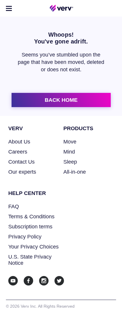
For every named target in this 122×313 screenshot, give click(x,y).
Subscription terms (30, 227)
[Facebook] (28, 281)
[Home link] (61, 8)
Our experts (22, 172)
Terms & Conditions (31, 217)
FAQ (13, 206)
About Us (19, 142)
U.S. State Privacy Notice (30, 260)
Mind (69, 152)
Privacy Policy (24, 237)
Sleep (70, 162)
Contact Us (21, 162)
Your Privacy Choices (33, 247)
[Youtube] (13, 281)
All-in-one (74, 172)
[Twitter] (59, 281)
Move (69, 142)
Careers (17, 152)
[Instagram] (44, 281)
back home (61, 100)
